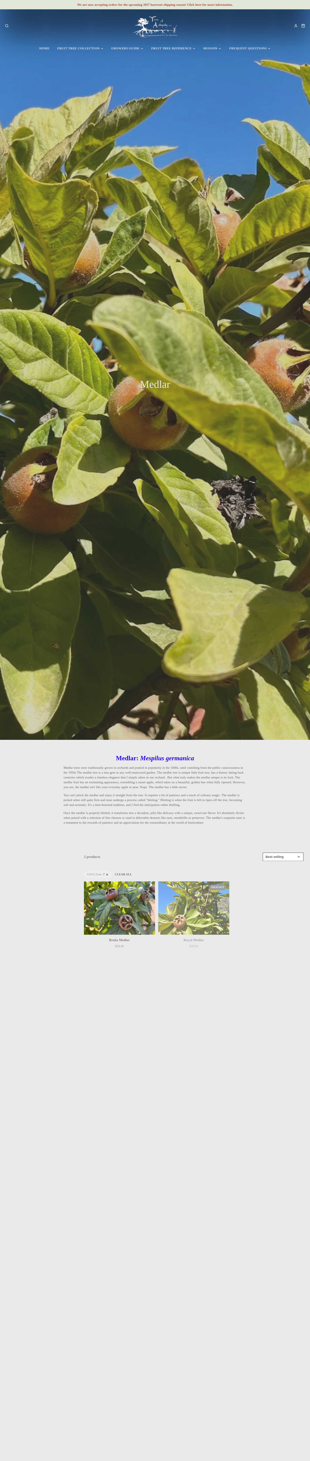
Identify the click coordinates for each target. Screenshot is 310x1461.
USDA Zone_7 (92, 873)
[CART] (303, 26)
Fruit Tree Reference (171, 48)
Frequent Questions (248, 48)
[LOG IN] (296, 26)
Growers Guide (125, 48)
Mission (210, 48)
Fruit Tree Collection (78, 48)
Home (44, 48)
